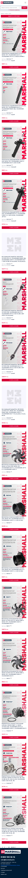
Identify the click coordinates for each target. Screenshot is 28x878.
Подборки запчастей (6, 870)
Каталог (3, 868)
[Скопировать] (12, 58)
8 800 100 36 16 (8, 857)
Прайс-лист (4, 874)
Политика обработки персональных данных (10, 865)
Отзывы (3, 872)
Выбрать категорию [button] (14, 16)
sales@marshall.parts (8, 860)
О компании (4, 866)
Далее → (13, 847)
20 (9, 847)
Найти (24, 7)
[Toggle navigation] (25, 2)
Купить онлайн (14, 67)
